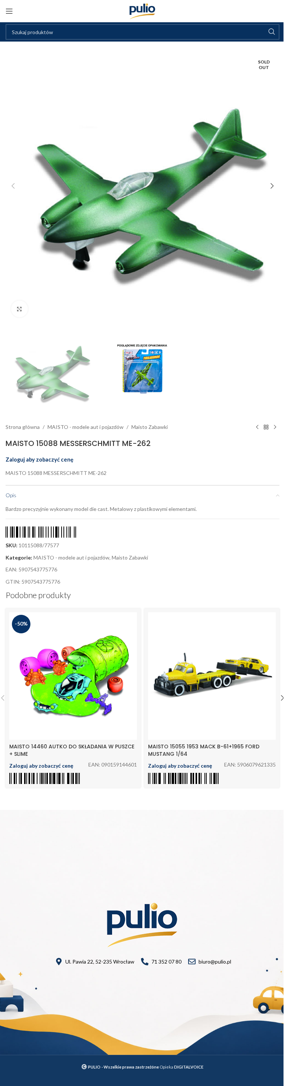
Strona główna (23, 427)
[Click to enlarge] (19, 309)
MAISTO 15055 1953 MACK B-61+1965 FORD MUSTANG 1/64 (203, 750)
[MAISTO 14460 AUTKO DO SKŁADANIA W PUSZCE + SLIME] (73, 676)
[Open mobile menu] (9, 11)
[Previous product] (257, 427)
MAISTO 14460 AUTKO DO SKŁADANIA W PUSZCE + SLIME (71, 750)
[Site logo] (142, 10)
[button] (13, 185)
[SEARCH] (271, 32)
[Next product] (275, 427)
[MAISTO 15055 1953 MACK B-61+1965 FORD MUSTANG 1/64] (212, 676)
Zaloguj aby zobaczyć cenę (39, 459)
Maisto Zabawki (149, 427)
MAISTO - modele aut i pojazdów (86, 427)
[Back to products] (266, 427)
